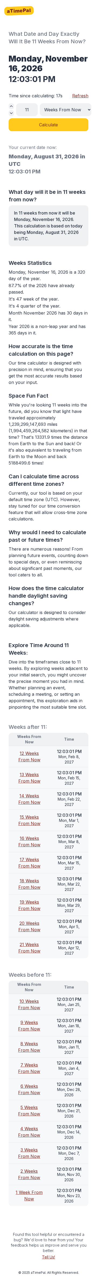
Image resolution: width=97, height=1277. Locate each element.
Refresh (80, 95)
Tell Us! (48, 1257)
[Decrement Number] (11, 113)
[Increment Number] (11, 106)
